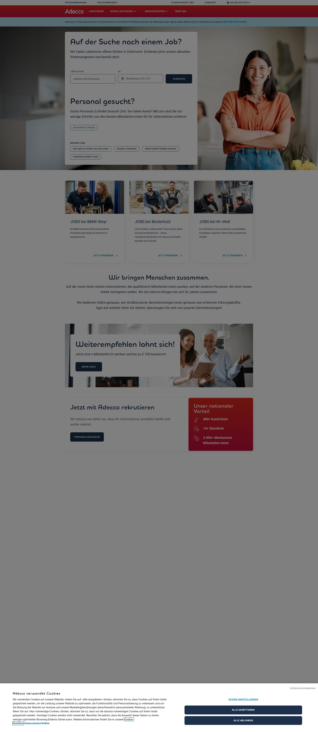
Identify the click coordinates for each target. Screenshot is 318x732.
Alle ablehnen (243, 720)
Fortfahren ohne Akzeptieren (303, 688)
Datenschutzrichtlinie (37, 723)
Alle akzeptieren (243, 709)
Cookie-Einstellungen (243, 699)
